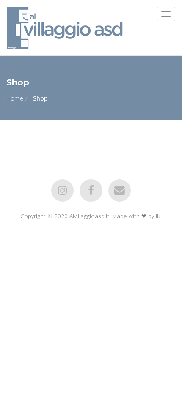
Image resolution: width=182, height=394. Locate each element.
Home (14, 98)
